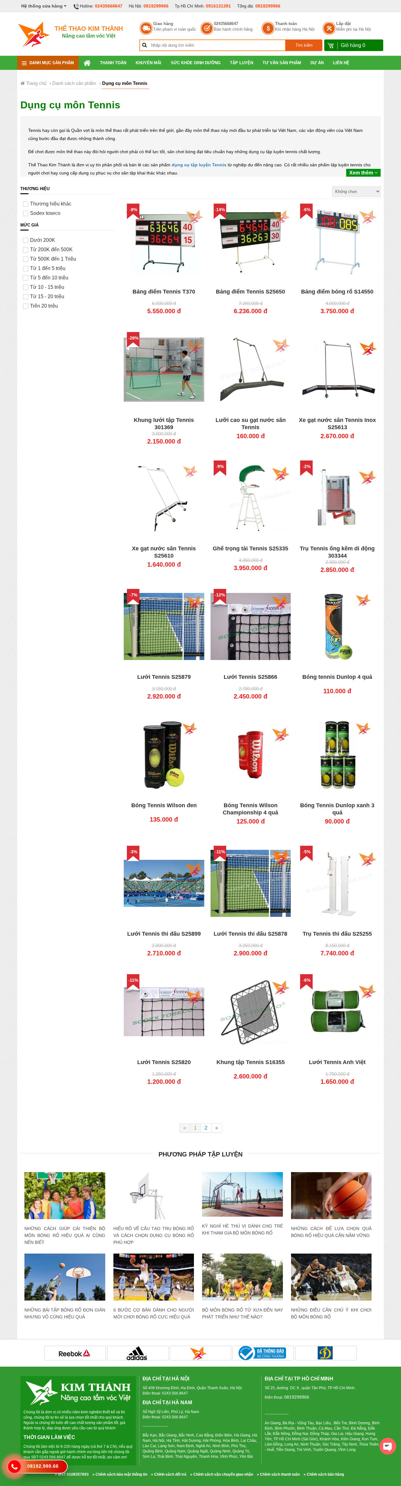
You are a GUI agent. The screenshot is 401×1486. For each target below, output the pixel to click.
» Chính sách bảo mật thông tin (119, 1474)
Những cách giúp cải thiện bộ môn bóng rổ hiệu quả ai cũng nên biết (64, 1235)
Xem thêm (361, 172)
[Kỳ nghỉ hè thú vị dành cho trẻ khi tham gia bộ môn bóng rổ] (242, 1194)
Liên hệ (341, 62)
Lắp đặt (343, 24)
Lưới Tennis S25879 (164, 677)
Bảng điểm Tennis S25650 (250, 291)
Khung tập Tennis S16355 (250, 1062)
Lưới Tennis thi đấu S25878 (250, 934)
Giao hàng (163, 24)
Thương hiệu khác (50, 203)
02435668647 (108, 5)
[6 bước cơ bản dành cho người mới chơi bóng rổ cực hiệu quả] (153, 1280)
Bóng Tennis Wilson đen (164, 805)
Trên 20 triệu (44, 306)
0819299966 (156, 5)
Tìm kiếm (304, 45)
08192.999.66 (43, 1466)
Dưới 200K (42, 240)
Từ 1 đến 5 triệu (47, 268)
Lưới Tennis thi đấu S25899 (164, 934)
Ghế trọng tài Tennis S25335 (250, 548)
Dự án (317, 62)
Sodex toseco (45, 213)
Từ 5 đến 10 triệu (49, 277)
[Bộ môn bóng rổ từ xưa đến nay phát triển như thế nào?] (242, 1280)
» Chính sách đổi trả (168, 1474)
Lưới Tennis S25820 (164, 1062)
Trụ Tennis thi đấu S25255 (337, 934)
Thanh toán (286, 24)
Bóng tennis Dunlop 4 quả (337, 677)
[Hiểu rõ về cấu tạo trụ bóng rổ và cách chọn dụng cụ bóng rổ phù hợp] (153, 1212)
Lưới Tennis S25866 (250, 677)
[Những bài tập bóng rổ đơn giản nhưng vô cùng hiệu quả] (64, 1279)
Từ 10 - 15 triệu (47, 287)
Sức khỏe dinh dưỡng (196, 62)
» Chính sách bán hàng (324, 1474)
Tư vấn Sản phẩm (282, 62)
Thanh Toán (113, 62)
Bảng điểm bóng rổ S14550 (337, 291)
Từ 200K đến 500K (51, 249)
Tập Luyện (241, 62)
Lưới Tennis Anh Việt (337, 1062)
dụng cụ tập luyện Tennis (199, 164)
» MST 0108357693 (72, 1474)
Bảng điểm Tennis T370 (164, 291)
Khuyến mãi (148, 62)
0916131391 (218, 5)
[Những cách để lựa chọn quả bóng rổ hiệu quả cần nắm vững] (331, 1199)
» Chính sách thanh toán (278, 1474)
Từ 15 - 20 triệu (47, 296)
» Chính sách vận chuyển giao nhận (221, 1474)
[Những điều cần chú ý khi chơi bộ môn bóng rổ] (331, 1282)
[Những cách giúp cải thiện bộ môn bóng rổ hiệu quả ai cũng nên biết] (64, 1199)
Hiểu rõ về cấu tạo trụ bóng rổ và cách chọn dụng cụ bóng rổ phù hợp (153, 1235)
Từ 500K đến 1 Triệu (53, 259)
